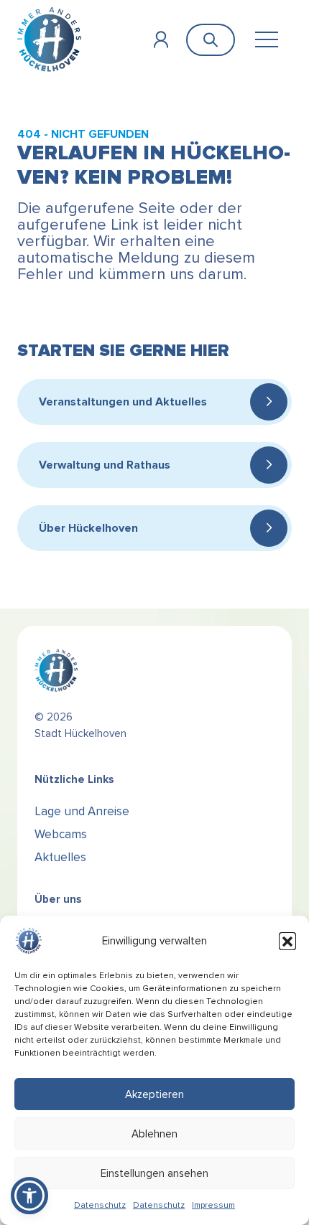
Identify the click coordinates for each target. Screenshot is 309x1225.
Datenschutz (100, 1205)
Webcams (60, 834)
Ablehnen (154, 1133)
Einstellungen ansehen (154, 1173)
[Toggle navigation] (266, 40)
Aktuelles (60, 857)
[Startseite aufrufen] (49, 39)
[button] (287, 941)
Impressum (213, 1205)
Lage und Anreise (81, 811)
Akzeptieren (154, 1094)
